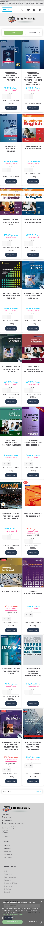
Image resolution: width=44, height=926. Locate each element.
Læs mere (13, 912)
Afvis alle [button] (33, 922)
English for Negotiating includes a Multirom (11, 442)
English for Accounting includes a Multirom (33, 369)
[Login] (34, 9)
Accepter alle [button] (12, 922)
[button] (22, 914)
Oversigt (7, 892)
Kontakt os (7, 889)
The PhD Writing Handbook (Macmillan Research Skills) (33, 672)
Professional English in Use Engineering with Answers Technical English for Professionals (33, 79)
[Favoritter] (28, 9)
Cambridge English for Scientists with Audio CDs (11, 369)
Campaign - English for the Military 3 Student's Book (11, 516)
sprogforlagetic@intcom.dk (13, 823)
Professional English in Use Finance (11, 148)
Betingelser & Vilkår (10, 883)
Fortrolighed (8, 874)
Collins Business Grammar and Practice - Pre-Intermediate (33, 745)
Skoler (6, 871)
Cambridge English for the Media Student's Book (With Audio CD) (11, 745)
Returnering (8, 886)
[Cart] (39, 9)
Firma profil (8, 880)
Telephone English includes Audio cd (33, 147)
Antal (10, 93)
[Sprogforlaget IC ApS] (22, 19)
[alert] (22, 912)
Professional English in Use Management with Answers (11, 76)
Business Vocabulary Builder (33, 592)
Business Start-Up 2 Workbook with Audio (11, 671)
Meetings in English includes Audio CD (33, 221)
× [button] (41, 901)
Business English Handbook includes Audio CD (11, 295)
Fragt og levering (10, 877)
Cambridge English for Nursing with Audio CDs (33, 295)
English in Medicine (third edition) (33, 515)
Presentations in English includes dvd (11, 222)
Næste (38, 791)
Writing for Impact (11, 591)
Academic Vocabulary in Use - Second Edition (33, 442)
